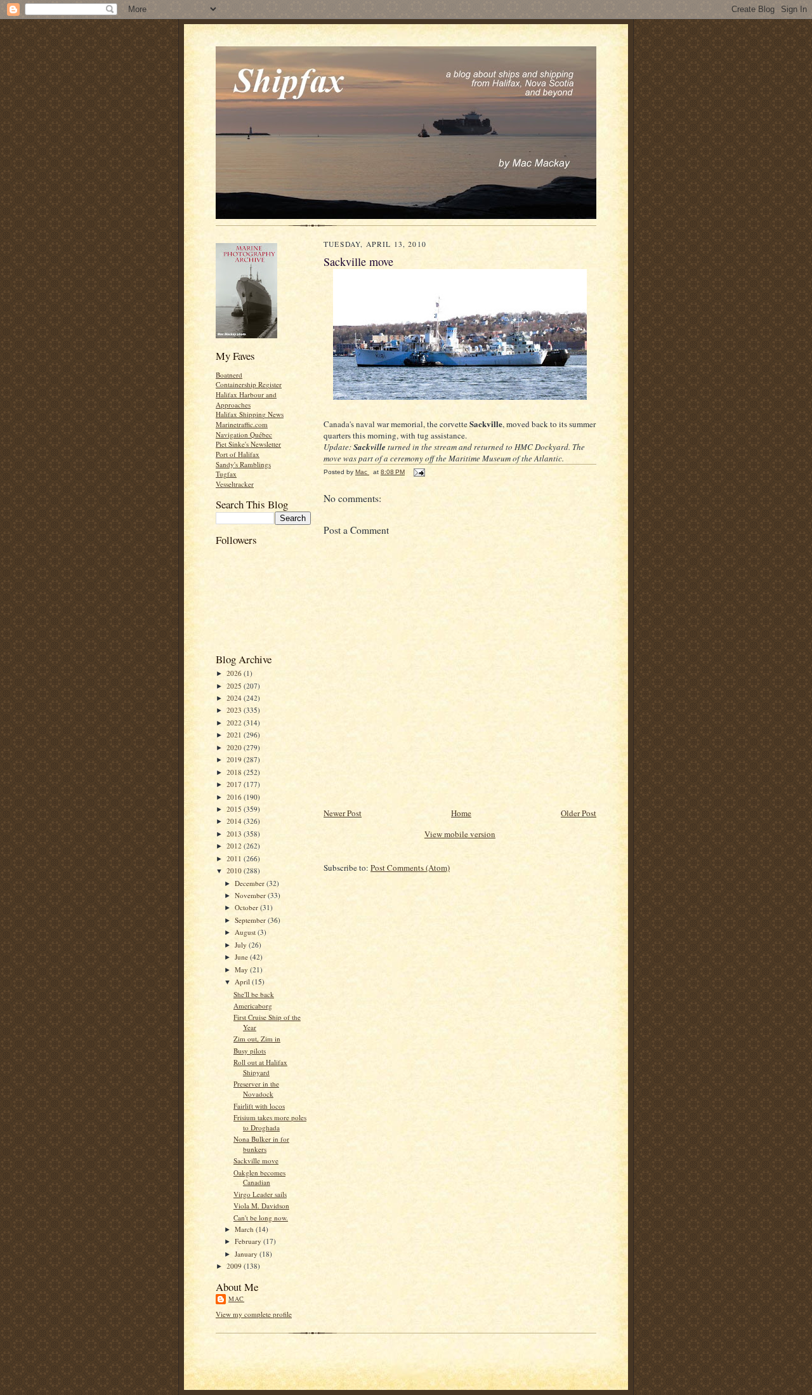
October (247, 907)
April (243, 981)
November (251, 895)
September (251, 920)
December (250, 883)
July (242, 944)
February (249, 1241)
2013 (235, 833)
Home (461, 813)
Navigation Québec (244, 434)
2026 (235, 673)
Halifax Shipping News (250, 414)
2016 (235, 797)
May (242, 969)
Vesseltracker (235, 484)
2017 (235, 784)
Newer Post (343, 813)
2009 (235, 1266)
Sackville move (255, 1160)
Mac (236, 1298)
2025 (235, 686)
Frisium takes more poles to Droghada (269, 1122)
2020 (235, 747)
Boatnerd (229, 375)
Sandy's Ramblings (243, 464)
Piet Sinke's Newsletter (248, 444)
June (242, 957)
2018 (235, 772)
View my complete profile (254, 1314)
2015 (235, 809)
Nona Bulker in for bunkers (261, 1144)
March (245, 1229)
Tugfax (226, 474)
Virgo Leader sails (260, 1194)
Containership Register (249, 384)
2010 (235, 870)
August (246, 932)
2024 (235, 698)
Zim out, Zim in (256, 1038)
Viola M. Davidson (261, 1205)
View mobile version (459, 834)
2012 (235, 845)
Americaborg (252, 1005)
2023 (235, 710)
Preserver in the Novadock (256, 1089)
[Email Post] (418, 471)
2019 (235, 759)
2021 (235, 734)
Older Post (578, 813)
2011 (235, 858)
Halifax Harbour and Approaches (246, 399)
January (247, 1254)
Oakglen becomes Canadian (259, 1177)
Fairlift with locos (259, 1106)
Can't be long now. (260, 1217)
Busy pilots (249, 1050)
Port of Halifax (237, 454)
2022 (235, 722)
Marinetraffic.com (242, 424)
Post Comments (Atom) (410, 867)
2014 (235, 821)
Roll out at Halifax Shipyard (260, 1067)
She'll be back (253, 994)
